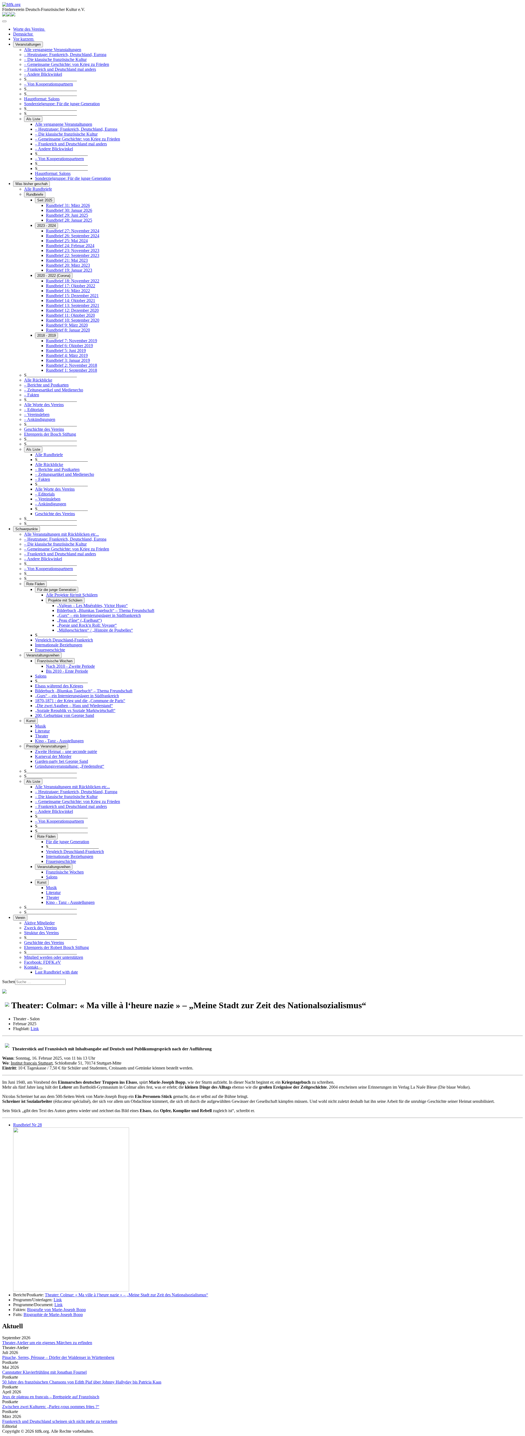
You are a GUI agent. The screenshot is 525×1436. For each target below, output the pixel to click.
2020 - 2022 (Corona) (53, 276)
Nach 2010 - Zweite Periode (70, 666)
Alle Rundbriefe (38, 189)
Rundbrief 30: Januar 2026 (69, 210)
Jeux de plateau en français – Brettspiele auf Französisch (50, 1396)
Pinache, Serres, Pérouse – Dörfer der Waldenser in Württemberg (58, 1357)
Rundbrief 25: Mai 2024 (67, 240)
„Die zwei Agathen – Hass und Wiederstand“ (74, 705)
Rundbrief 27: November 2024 (72, 230)
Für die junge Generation (56, 590)
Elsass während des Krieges (59, 686)
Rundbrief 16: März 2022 (68, 290)
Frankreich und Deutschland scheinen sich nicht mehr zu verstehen (59, 1421)
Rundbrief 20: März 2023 (68, 265)
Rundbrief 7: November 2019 (71, 340)
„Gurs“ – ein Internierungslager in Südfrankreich (99, 615)
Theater (41, 736)
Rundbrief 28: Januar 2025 (69, 220)
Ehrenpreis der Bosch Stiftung (50, 434)
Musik (40, 726)
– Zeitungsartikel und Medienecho (53, 390)
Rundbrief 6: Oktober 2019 (69, 345)
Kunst (31, 721)
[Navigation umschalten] (4, 21)
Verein (20, 918)
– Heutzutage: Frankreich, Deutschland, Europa (65, 54)
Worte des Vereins (29, 29)
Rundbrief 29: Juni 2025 (67, 215)
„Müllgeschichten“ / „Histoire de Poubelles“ (95, 630)
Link (35, 1028)
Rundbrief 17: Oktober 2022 (70, 285)
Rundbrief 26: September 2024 (72, 235)
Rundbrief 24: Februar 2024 (70, 245)
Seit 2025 (44, 200)
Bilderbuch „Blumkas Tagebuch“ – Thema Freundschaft (105, 610)
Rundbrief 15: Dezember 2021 (72, 295)
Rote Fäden (35, 584)
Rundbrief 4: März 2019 (67, 355)
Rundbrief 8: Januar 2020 (68, 330)
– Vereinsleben (36, 414)
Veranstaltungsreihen (42, 655)
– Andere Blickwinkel (43, 74)
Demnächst (23, 34)
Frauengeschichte (50, 649)
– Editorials (34, 409)
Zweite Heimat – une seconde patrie (66, 751)
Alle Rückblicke (38, 380)
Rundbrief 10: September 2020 (72, 320)
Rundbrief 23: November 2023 (72, 250)
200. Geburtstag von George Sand (64, 715)
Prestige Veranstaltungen (46, 746)
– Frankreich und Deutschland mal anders (60, 69)
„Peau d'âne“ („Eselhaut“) (79, 620)
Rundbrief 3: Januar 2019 (68, 360)
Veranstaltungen (28, 44)
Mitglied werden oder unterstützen (53, 957)
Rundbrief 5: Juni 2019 (66, 350)
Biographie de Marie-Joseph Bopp (53, 1314)
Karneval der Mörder (53, 756)
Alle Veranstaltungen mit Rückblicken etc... (61, 534)
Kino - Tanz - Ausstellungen (59, 740)
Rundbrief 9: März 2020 (67, 325)
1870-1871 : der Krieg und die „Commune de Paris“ (80, 700)
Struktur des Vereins (41, 932)
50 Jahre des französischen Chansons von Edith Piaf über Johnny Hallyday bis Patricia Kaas (81, 1382)
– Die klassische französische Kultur (55, 59)
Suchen (8, 981)
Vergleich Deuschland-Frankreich (64, 640)
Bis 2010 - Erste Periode (67, 671)
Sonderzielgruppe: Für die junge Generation (62, 103)
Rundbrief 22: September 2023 (72, 255)
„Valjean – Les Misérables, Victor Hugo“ (92, 605)
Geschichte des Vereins (44, 429)
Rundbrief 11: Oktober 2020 (70, 315)
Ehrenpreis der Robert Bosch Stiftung (56, 947)
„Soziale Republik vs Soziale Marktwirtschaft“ (75, 710)
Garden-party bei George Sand (61, 761)
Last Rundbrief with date (56, 972)
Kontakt (31, 967)
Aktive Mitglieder (39, 923)
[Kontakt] (40, 968)
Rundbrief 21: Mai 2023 (67, 260)
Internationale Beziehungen (58, 645)
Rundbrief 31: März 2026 (68, 205)
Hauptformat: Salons (42, 98)
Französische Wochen (54, 661)
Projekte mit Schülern (65, 600)
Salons (40, 676)
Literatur (42, 731)
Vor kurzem (23, 39)
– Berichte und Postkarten (46, 385)
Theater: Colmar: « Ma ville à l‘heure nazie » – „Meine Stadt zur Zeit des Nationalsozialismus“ (126, 1295)
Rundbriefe (34, 194)
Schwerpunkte (26, 529)
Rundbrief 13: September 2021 (72, 305)
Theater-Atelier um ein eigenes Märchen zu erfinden (47, 1342)
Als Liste (33, 119)
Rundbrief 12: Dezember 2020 (72, 310)
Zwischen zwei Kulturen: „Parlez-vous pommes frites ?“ (50, 1406)
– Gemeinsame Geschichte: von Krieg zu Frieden (66, 64)
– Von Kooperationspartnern (48, 84)
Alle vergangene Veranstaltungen (52, 49)
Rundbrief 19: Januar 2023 (69, 270)
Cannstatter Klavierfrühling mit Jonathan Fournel (44, 1372)
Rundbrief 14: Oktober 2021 (70, 300)
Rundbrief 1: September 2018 (71, 370)
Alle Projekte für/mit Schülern (72, 595)
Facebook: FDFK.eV (42, 962)
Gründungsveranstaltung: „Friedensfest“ (69, 766)
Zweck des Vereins (40, 927)
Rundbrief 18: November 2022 (72, 281)
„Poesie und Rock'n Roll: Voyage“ (87, 625)
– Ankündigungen (39, 419)
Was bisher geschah (31, 184)
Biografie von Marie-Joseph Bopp (56, 1309)
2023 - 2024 (46, 226)
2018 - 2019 (46, 335)
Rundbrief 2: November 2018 (71, 365)
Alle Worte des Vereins (44, 404)
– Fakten (31, 394)
